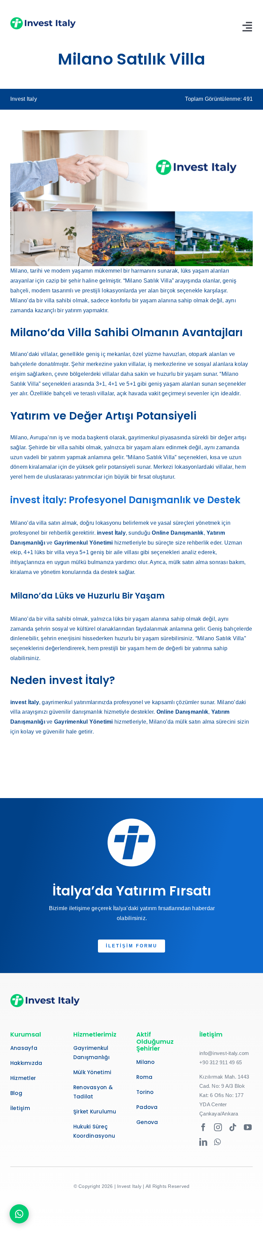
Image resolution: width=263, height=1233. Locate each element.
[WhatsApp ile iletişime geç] (19, 1213)
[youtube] (248, 1127)
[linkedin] (203, 1142)
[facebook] (203, 1127)
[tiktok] (233, 1127)
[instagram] (218, 1127)
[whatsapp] (217, 1142)
